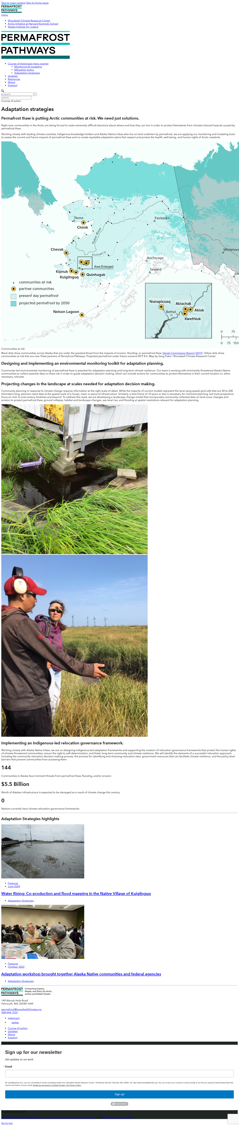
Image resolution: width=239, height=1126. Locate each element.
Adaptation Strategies (21, 900)
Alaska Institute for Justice (23, 26)
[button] (38, 63)
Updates (13, 76)
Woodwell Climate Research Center (29, 20)
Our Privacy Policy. (73, 1085)
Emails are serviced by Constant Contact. (49, 1085)
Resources (14, 79)
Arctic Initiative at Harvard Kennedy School (33, 23)
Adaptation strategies (27, 72)
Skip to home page (37, 2)
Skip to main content (13, 2)
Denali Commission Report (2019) (183, 353)
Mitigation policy (24, 69)
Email (8, 1066)
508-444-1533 (9, 1012)
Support (12, 85)
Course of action (17, 1028)
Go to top (7, 1123)
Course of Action (18, 63)
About (11, 82)
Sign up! (119, 1094)
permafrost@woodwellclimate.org (21, 1009)
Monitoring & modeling (28, 66)
